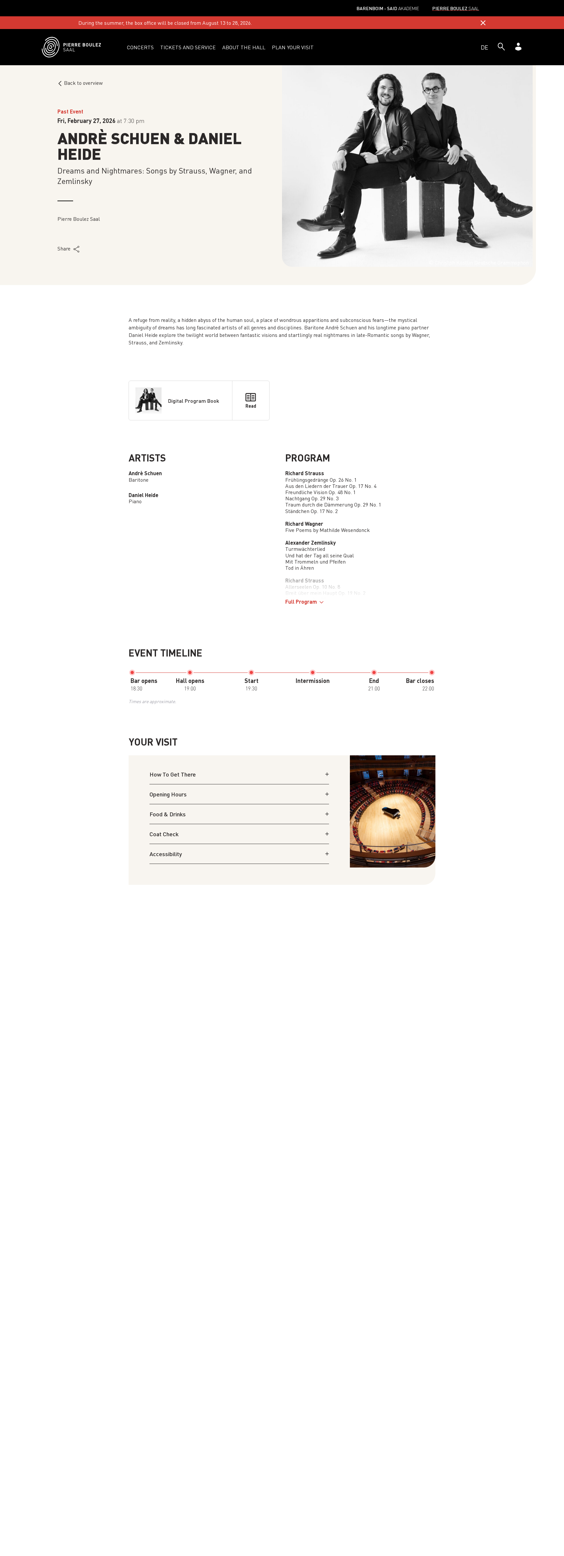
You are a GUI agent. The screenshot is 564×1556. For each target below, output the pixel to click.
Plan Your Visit (293, 47)
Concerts (140, 47)
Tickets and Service (188, 47)
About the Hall (243, 47)
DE (484, 47)
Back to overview (83, 82)
